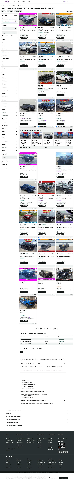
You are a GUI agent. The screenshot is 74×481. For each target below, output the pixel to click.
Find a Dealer (8, 444)
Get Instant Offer (30, 438)
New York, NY (50, 447)
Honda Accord (19, 464)
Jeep (38, 458)
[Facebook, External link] (61, 452)
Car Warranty (39, 442)
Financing (7, 450)
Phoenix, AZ (50, 442)
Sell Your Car (29, 436)
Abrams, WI (11, 5)
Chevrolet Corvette (51, 460)
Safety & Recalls (19, 444)
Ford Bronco (29, 462)
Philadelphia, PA (50, 445)
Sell (18, 1)
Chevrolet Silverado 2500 (27, 382)
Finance (29, 1)
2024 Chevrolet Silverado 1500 (26, 341)
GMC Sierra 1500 (25, 380)
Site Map (38, 447)
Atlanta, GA (50, 444)
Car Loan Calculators (40, 436)
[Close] (73, 474)
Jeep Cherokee (40, 467)
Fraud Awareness (51, 472)
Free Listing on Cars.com (31, 440)
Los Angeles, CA (50, 440)
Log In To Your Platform (62, 438)
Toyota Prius (8, 462)
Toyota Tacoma (8, 464)
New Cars (7, 438)
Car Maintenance (40, 445)
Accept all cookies (63, 478)
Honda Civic (19, 462)
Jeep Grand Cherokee (41, 462)
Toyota (7, 458)
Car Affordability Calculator (41, 438)
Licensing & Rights (43, 472)
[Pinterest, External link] (67, 452)
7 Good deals (61, 343)
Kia (59, 458)
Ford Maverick (29, 460)
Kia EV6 (60, 467)
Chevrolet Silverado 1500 (52, 462)
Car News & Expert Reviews (21, 438)
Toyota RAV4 (8, 460)
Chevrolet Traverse (51, 464)
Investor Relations (30, 472)
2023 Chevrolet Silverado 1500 (26, 343)
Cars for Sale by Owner (10, 442)
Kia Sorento (61, 462)
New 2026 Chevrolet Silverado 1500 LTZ (58, 143)
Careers (37, 472)
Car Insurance (39, 444)
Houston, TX (50, 438)
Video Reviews (19, 447)
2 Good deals (61, 339)
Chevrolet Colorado (51, 467)
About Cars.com (17, 472)
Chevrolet (15, 5)
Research (23, 1)
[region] (37, 477)
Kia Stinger (60, 464)
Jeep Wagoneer (40, 464)
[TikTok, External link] (59, 452)
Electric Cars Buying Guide (10, 448)
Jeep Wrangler (40, 460)
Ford (28, 458)
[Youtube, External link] (63, 452)
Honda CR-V (19, 460)
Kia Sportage (61, 460)
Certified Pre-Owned (9, 440)
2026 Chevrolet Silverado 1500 (26, 339)
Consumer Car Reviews (20, 436)
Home (2, 5)
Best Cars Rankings (20, 442)
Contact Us (24, 472)
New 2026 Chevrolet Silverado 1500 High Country (36, 143)
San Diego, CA (50, 449)
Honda (18, 458)
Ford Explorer (29, 467)
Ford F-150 (29, 464)
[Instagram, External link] (65, 452)
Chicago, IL (50, 436)
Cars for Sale (6, 5)
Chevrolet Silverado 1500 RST (28, 397)
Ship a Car (39, 440)
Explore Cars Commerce (62, 436)
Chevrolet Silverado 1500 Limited (28, 384)
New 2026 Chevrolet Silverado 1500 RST (24, 143)
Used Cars (7, 436)
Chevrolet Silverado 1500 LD (27, 386)
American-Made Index (20, 445)
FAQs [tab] (21, 351)
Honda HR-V (19, 467)
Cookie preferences (53, 478)
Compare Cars (19, 440)
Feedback (57, 472)
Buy (14, 1)
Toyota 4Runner (8, 467)
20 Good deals (61, 341)
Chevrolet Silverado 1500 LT (27, 395)
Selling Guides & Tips (30, 442)
